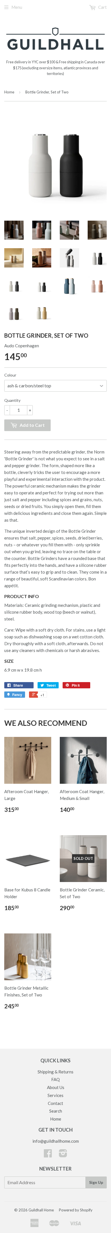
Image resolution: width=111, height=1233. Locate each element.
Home (9, 92)
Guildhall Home (41, 1210)
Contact (55, 1103)
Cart (102, 7)
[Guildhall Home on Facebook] (48, 1154)
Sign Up (96, 1182)
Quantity (12, 400)
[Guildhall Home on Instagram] (63, 1154)
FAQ (55, 1079)
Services (55, 1095)
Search (55, 1110)
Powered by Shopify (75, 1210)
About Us (55, 1087)
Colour (10, 375)
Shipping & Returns (55, 1071)
